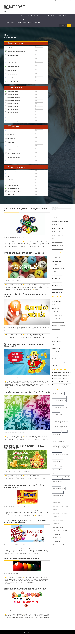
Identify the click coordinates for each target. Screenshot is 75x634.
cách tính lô (56, 411)
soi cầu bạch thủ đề (32, 245)
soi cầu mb (64, 513)
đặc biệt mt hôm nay (11, 173)
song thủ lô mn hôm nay (12, 149)
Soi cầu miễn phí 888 (58, 520)
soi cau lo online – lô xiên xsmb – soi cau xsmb (60, 0)
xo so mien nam (57, 534)
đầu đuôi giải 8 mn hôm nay (13, 153)
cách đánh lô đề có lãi (20, 382)
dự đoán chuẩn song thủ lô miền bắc (60, 375)
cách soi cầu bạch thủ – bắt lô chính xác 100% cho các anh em (25, 521)
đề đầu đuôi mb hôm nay (12, 81)
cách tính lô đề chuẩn (34, 436)
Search (54, 209)
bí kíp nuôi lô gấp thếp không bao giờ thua (25, 589)
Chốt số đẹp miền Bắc (58, 404)
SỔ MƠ (24, 22)
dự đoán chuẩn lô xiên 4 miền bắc (59, 384)
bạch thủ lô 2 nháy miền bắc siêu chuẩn (16, 51)
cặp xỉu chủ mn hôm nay (12, 146)
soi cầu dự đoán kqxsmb (59, 499)
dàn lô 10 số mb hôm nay (12, 77)
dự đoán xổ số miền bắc (58, 441)
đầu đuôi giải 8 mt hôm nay (13, 188)
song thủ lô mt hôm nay (12, 185)
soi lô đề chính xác (37, 385)
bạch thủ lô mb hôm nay (12, 91)
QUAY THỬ (30, 22)
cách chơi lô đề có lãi (34, 577)
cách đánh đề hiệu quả (35, 381)
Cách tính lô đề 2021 (58, 418)
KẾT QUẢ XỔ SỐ (55, 19)
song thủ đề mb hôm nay (12, 106)
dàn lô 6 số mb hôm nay (12, 47)
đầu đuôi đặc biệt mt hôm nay (14, 191)
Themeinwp (51, 632)
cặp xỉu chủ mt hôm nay (12, 182)
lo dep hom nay (57, 469)
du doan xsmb (56, 431)
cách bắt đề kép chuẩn (34, 284)
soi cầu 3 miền (10, 245)
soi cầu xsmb (56, 523)
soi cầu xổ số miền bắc (58, 527)
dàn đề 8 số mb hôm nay (12, 115)
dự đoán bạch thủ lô (34, 334)
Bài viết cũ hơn (9, 624)
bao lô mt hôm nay (11, 179)
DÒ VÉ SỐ (19, 22)
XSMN (44, 19)
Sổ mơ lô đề (34, 19)
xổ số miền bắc (56, 541)
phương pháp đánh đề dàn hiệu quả (21, 558)
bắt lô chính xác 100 (34, 549)
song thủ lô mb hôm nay (12, 94)
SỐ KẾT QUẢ (37, 22)
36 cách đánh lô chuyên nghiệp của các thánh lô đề (24, 345)
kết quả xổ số (56, 461)
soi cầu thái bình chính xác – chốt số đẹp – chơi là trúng (25, 486)
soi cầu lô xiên (20, 480)
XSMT (49, 19)
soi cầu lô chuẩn (19, 246)
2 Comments (39, 339)
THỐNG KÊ (7, 22)
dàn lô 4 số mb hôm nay (12, 121)
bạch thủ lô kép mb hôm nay (13, 97)
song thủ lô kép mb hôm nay (13, 100)
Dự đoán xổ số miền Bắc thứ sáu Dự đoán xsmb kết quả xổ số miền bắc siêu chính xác (61, 446)
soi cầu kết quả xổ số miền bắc (60, 506)
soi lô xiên (32, 515)
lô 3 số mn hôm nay (11, 161)
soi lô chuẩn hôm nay (29, 339)
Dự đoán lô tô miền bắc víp (34, 15)
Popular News (63, 25)
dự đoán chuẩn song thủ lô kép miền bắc (61, 372)
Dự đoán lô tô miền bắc (49, 15)
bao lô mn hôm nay (11, 142)
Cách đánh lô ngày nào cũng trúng (61, 422)
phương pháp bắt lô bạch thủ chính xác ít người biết (25, 295)
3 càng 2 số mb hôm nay (12, 74)
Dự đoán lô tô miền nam (62, 15)
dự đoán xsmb (56, 438)
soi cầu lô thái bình (31, 514)
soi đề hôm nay (28, 246)
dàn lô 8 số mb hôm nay (12, 55)
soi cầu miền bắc (57, 516)
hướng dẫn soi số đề (34, 243)
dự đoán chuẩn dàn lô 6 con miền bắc (60, 381)
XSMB (40, 19)
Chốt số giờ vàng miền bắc (59, 397)
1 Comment (36, 289)
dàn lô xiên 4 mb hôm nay (13, 66)
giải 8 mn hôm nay (11, 138)
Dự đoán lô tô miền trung (10, 19)
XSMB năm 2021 (57, 537)
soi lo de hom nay (20, 441)
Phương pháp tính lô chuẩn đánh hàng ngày (61, 477)
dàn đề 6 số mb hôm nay (12, 112)
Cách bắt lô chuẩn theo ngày (60, 407)
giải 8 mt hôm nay (11, 176)
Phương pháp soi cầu (24, 19)
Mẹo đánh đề (56, 473)
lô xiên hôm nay (37, 477)
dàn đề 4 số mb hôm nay (12, 109)
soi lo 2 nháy (26, 515)
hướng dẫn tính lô (57, 458)
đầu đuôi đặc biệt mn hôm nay (58, 325)
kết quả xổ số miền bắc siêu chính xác (61, 466)
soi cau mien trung (57, 481)
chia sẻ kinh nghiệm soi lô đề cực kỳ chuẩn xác (25, 209)
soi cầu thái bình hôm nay (16, 515)
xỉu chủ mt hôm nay (11, 171)
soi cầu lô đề (15, 582)
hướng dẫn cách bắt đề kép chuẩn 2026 (24, 253)
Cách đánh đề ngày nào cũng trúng (61, 427)
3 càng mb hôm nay (11, 70)
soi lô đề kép (29, 289)
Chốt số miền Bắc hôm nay (59, 400)
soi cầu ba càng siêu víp (20, 245)
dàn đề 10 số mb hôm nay (13, 118)
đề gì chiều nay (41, 242)
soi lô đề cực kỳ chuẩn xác (39, 246)
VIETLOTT (63, 19)
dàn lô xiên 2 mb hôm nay (13, 59)
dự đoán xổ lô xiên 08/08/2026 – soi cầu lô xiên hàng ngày (25, 447)
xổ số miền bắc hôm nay (59, 544)
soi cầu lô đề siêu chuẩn (26, 582)
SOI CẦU (13, 22)
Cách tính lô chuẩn (57, 414)
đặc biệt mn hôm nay (11, 134)
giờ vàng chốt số (19, 286)
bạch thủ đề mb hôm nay (12, 103)
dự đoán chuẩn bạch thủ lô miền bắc (60, 378)
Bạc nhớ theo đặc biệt (58, 393)
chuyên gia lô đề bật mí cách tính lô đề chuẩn (27, 392)
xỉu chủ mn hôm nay (11, 131)
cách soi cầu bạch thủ (15, 550)
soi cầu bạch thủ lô (36, 439)
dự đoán (65, 431)
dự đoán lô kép (32, 242)
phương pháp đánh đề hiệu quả (31, 579)
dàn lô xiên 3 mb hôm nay (13, 62)
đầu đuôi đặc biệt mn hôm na (13, 157)
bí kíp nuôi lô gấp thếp (34, 614)
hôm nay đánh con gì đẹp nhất (20, 243)
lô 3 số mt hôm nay (11, 194)
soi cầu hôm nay (10, 246)
